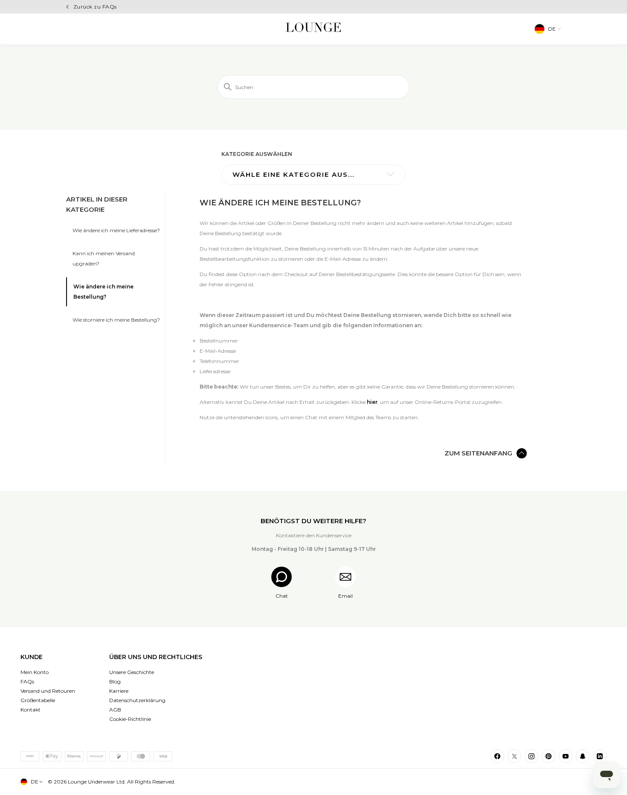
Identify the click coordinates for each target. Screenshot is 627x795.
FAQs (27, 681)
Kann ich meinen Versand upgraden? (104, 258)
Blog (115, 681)
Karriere (118, 691)
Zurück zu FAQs (95, 6)
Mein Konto (34, 672)
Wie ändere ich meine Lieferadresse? (116, 230)
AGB (115, 709)
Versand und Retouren (47, 691)
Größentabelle (37, 700)
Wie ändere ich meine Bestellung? (103, 291)
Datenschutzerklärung (137, 700)
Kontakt (30, 709)
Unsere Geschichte (131, 672)
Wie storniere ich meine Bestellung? (116, 320)
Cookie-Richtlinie (130, 719)
